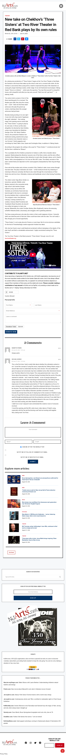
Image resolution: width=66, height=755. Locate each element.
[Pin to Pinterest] (22, 39)
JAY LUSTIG (14, 33)
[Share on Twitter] (18, 39)
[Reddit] (40, 743)
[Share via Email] (26, 39)
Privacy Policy (3, 753)
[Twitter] (35, 743)
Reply (59, 348)
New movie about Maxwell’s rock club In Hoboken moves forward (31, 689)
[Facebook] (26, 743)
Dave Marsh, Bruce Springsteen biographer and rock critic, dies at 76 (32, 712)
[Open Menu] (61, 6)
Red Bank (11, 552)
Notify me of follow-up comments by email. (32, 452)
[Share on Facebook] (15, 39)
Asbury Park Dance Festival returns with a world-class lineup (33, 695)
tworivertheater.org (10, 238)
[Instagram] (30, 743)
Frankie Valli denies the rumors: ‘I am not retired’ (27, 716)
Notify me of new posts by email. (32, 457)
